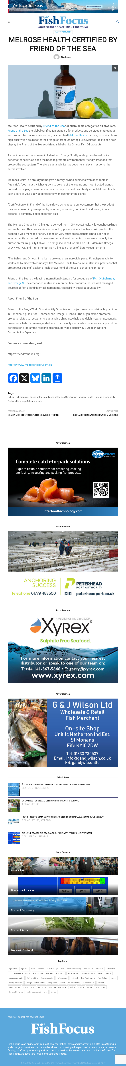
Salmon (62, 983)
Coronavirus (88, 969)
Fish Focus (66, 57)
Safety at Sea (52, 983)
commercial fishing (74, 969)
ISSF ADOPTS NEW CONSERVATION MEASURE (95, 415)
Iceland (45, 820)
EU (10, 973)
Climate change (52, 969)
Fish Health (60, 973)
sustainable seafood (33, 992)
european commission (22, 973)
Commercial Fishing (35, 836)
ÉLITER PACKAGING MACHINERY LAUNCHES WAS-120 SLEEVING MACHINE (56, 784)
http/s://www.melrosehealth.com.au (30, 364)
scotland (101, 983)
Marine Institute (32, 978)
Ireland (108, 973)
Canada (41, 969)
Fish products (22, 397)
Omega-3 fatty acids (105, 397)
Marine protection (47, 978)
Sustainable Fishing (16, 992)
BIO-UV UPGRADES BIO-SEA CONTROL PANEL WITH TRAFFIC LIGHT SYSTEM (57, 833)
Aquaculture (30, 804)
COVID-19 (99, 969)
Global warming (73, 973)
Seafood (81, 987)
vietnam (53, 992)
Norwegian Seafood (15, 983)
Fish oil (11, 397)
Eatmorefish (110, 969)
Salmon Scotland (88, 983)
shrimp (89, 987)
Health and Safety (88, 973)
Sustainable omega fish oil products (25, 401)
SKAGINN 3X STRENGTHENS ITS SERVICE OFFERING (33, 415)
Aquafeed (24, 969)
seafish (72, 987)
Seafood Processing (63, 32)
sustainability (100, 987)
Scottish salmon (14, 987)
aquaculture (13, 969)
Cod (62, 969)
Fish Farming (38, 973)
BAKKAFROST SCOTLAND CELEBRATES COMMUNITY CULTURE (50, 801)
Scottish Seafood (29, 987)
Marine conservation (16, 978)
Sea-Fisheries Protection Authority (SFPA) (52, 987)
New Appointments (88, 978)
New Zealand (103, 978)
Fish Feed (49, 973)
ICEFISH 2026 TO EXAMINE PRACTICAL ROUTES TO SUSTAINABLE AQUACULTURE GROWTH (63, 817)
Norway (113, 978)
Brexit (33, 969)
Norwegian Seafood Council (35, 983)
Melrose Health (77, 135)
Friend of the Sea (54, 126)
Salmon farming (74, 983)
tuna (45, 992)
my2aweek (74, 978)
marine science (62, 978)
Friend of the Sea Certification (62, 397)
